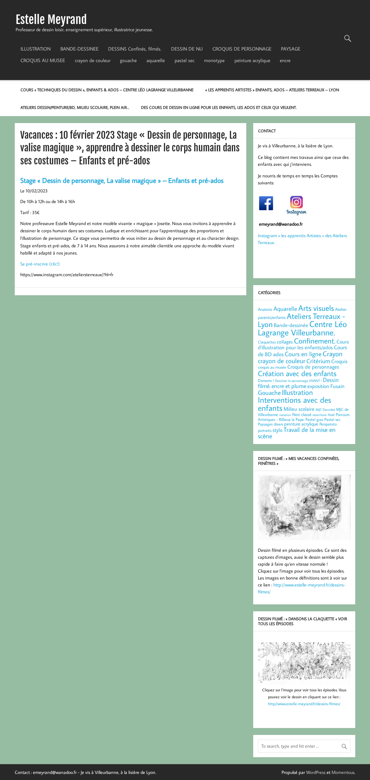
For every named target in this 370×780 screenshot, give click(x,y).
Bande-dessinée (291, 325)
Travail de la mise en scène (297, 432)
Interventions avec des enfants (294, 403)
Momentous (343, 772)
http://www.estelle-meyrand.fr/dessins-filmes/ (304, 703)
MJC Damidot (325, 409)
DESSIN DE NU (187, 49)
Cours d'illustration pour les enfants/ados (303, 344)
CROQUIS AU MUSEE (43, 60)
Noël (331, 414)
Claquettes (267, 342)
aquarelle (156, 60)
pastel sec (185, 60)
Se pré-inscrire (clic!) (40, 264)
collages (285, 341)
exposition (318, 385)
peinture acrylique (252, 60)
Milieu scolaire (299, 408)
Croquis (339, 361)
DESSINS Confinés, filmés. (134, 49)
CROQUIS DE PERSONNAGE (241, 49)
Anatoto (265, 309)
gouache (128, 60)
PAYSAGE (290, 49)
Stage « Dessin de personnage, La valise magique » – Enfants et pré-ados (121, 180)
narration (285, 415)
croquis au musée (272, 367)
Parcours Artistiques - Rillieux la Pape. (303, 417)
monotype (214, 60)
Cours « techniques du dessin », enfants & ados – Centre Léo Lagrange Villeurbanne (107, 89)
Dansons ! (266, 380)
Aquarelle (285, 309)
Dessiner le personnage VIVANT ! (298, 380)
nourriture (319, 414)
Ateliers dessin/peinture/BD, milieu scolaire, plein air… (75, 107)
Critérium (318, 361)
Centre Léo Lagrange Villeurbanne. (302, 328)
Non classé (301, 414)
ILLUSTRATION (36, 49)
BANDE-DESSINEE (79, 49)
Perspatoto (328, 424)
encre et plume (288, 385)
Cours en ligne (303, 354)
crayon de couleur (92, 60)
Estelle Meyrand (51, 19)
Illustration (297, 392)
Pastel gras (314, 419)
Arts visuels (316, 308)
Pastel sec (332, 419)
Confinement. (314, 341)
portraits (264, 430)
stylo (277, 430)
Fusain (337, 385)
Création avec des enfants (297, 373)
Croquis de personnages (313, 366)
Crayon (333, 353)
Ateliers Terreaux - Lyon (301, 320)
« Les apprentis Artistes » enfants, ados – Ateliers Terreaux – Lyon (272, 89)
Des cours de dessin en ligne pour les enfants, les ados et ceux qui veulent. (219, 107)
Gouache (269, 392)
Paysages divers (270, 424)
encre (285, 60)
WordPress (315, 772)
